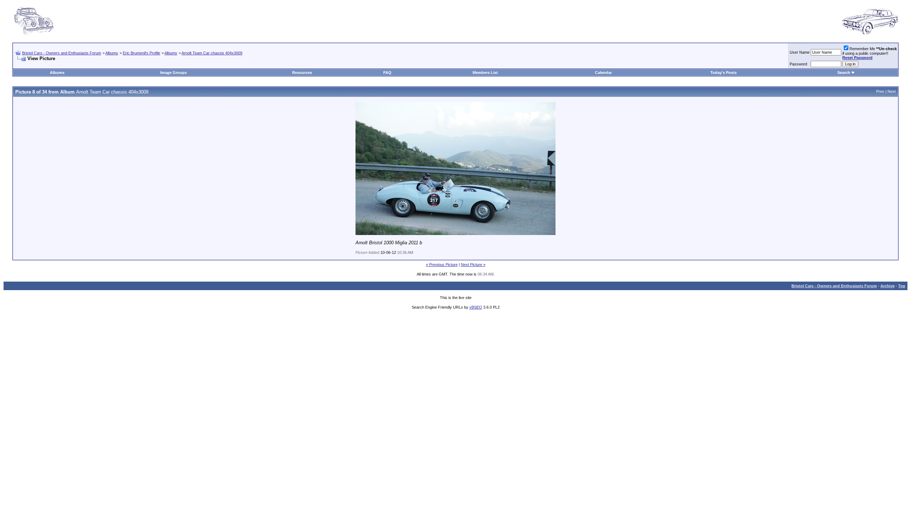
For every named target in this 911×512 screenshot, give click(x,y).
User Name (800, 52)
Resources (302, 72)
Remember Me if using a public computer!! (869, 53)
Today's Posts (723, 72)
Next (892, 91)
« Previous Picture (442, 264)
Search (843, 72)
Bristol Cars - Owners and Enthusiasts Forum (61, 53)
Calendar (603, 72)
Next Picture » (473, 264)
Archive (887, 286)
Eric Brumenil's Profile (141, 53)
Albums (111, 53)
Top (901, 286)
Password (798, 64)
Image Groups (173, 72)
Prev (880, 91)
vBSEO (475, 307)
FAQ (387, 72)
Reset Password (857, 57)
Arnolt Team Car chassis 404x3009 (211, 53)
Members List (485, 72)
